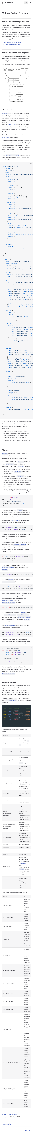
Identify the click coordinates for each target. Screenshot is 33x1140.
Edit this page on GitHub (10, 1114)
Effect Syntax (6, 137)
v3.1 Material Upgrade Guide (12, 44)
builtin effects (12, 124)
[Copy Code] (30, 164)
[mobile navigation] (30, 2)
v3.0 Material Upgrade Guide (12, 42)
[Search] (20, 2)
